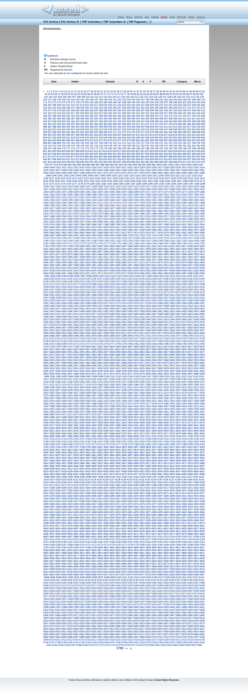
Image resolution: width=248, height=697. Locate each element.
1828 (88, 249)
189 (129, 102)
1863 (136, 251)
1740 (46, 240)
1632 (46, 230)
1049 (130, 170)
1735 (178, 238)
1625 (166, 227)
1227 (46, 189)
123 (146, 97)
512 (166, 126)
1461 (154, 211)
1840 (160, 249)
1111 (177, 175)
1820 (202, 246)
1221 (172, 186)
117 (119, 97)
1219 (160, 186)
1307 (202, 194)
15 (81, 91)
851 (115, 154)
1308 (46, 197)
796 (185, 148)
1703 (148, 235)
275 (203, 107)
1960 (70, 262)
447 (189, 121)
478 (171, 124)
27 (121, 91)
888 (124, 156)
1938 (100, 259)
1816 (178, 246)
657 (189, 137)
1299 (154, 194)
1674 (136, 232)
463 (101, 124)
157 (143, 99)
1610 (76, 227)
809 (82, 151)
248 (78, 107)
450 (203, 121)
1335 (46, 200)
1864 (142, 251)
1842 (172, 249)
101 (46, 97)
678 (124, 140)
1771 (70, 243)
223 (124, 105)
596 (68, 135)
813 (101, 151)
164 (175, 99)
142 (73, 99)
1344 (100, 200)
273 (194, 107)
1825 (70, 249)
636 (92, 137)
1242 (136, 189)
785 (133, 148)
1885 (106, 254)
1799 (76, 246)
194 (152, 102)
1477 (88, 213)
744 (105, 145)
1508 (112, 216)
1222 (178, 186)
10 (65, 91)
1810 (142, 246)
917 (96, 159)
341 (184, 113)
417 (50, 121)
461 (92, 124)
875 (64, 156)
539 (129, 129)
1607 (58, 227)
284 (82, 110)
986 (93, 164)
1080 (154, 173)
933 (170, 159)
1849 (52, 251)
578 (147, 132)
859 (152, 154)
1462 (160, 211)
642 (119, 137)
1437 (172, 208)
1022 (130, 167)
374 (175, 116)
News (129, 17)
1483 (124, 213)
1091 (60, 175)
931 (161, 159)
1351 (142, 200)
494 (82, 126)
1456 (124, 211)
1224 (190, 186)
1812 (154, 246)
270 (180, 107)
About (191, 17)
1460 (148, 211)
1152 (92, 181)
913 (77, 159)
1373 (112, 202)
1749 (100, 240)
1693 (88, 235)
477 (166, 124)
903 (194, 156)
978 (56, 164)
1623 (154, 227)
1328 (166, 197)
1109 (166, 175)
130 (179, 97)
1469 (202, 211)
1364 (58, 202)
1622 (148, 227)
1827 (82, 249)
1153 (98, 181)
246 (68, 107)
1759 (160, 240)
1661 (58, 232)
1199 (202, 183)
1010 (58, 167)
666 (68, 140)
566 (92, 132)
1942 (124, 259)
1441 (196, 208)
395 (110, 118)
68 (95, 94)
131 (183, 97)
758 (171, 145)
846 (92, 154)
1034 (202, 167)
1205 (76, 186)
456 (68, 124)
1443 (46, 211)
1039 (70, 170)
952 (96, 162)
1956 (46, 262)
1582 (70, 224)
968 (171, 162)
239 (198, 105)
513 (170, 126)
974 (198, 162)
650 (157, 137)
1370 (94, 202)
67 (92, 94)
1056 (172, 170)
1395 (82, 205)
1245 (154, 189)
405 (157, 118)
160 (157, 99)
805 (64, 151)
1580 (58, 224)
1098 (102, 175)
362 (119, 116)
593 (54, 135)
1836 (136, 249)
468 (124, 124)
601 (92, 135)
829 (175, 151)
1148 (68, 181)
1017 (100, 167)
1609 (70, 227)
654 (175, 137)
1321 (124, 197)
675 (110, 140)
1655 (184, 230)
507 (143, 126)
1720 (88, 238)
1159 (132, 181)
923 (124, 159)
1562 (112, 221)
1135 (155, 178)
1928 (202, 257)
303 (171, 110)
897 (166, 156)
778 (101, 148)
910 (64, 159)
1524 (46, 219)
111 (92, 97)
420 (64, 121)
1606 (52, 227)
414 (198, 118)
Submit (155, 17)
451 (45, 124)
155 (133, 99)
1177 (74, 183)
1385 (184, 202)
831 (184, 151)
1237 (106, 189)
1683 (190, 232)
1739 (202, 238)
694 (198, 140)
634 (82, 137)
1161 (144, 181)
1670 (112, 232)
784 (129, 148)
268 (171, 107)
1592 (130, 224)
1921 (160, 257)
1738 (196, 238)
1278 (190, 192)
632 (73, 137)
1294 (124, 194)
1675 (142, 232)
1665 (82, 232)
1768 (52, 243)
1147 (63, 181)
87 (158, 94)
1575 (190, 221)
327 (119, 113)
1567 (142, 221)
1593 (136, 224)
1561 (106, 221)
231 (161, 105)
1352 (148, 200)
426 (92, 121)
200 (180, 102)
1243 (142, 189)
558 (54, 132)
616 (161, 135)
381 (45, 118)
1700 (130, 235)
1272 (154, 192)
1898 (184, 254)
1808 (130, 246)
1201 (52, 186)
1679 (166, 232)
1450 (88, 211)
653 (171, 137)
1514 (148, 216)
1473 (64, 213)
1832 (112, 249)
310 (203, 110)
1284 (64, 194)
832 (189, 151)
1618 (124, 227)
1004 (183, 164)
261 (138, 107)
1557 (82, 221)
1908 (82, 257)
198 (171, 102)
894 (152, 156)
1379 (148, 202)
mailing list (77, 73)
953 (101, 162)
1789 (178, 243)
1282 (52, 194)
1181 (98, 183)
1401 (118, 205)
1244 (148, 189)
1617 (118, 227)
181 (92, 102)
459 (82, 124)
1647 (136, 230)
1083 (172, 173)
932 (166, 159)
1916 (130, 257)
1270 (142, 192)
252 (96, 107)
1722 (100, 238)
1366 (70, 202)
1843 (178, 249)
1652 (166, 230)
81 (138, 94)
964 (152, 162)
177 (73, 102)
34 (144, 91)
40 (164, 91)
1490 (166, 213)
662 (50, 140)
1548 (190, 219)
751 (138, 145)
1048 (124, 170)
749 (129, 145)
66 (88, 94)
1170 (196, 181)
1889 (130, 254)
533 (101, 129)
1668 (100, 232)
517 (189, 126)
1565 (130, 221)
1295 (130, 194)
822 (142, 151)
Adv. (147, 17)
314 (59, 113)
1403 (130, 205)
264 (152, 107)
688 (171, 140)
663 (54, 140)
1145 (51, 181)
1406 (148, 205)
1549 (196, 219)
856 (138, 154)
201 (185, 102)
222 (119, 105)
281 (68, 110)
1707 (172, 235)
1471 (52, 213)
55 (52, 94)
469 (129, 124)
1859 (112, 251)
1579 (52, 224)
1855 (88, 251)
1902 (46, 257)
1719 (82, 238)
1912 (106, 257)
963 (147, 162)
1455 (118, 211)
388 (78, 118)
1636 (70, 230)
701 (68, 143)
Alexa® (68, 69)
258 (124, 107)
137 (50, 99)
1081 (160, 173)
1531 (88, 219)
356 (92, 116)
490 (64, 126)
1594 (142, 224)
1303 (178, 194)
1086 (190, 173)
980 (65, 164)
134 (197, 97)
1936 (88, 259)
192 (143, 102)
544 (152, 129)
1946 (148, 259)
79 (131, 94)
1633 (52, 230)
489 (59, 126)
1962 (82, 262)
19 (95, 91)
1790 (184, 243)
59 (65, 94)
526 (68, 129)
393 (101, 118)
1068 (82, 173)
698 (54, 143)
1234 (88, 189)
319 (82, 113)
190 (133, 102)
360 (110, 116)
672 (96, 140)
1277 (184, 192)
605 (110, 135)
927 (142, 159)
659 (198, 137)
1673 (130, 232)
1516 (160, 216)
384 (59, 118)
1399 (106, 205)
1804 (106, 246)
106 (69, 97)
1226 (202, 186)
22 (104, 91)
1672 (124, 232)
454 (59, 124)
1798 (70, 246)
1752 (118, 240)
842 (73, 154)
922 (119, 159)
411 (184, 118)
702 (73, 143)
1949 (166, 259)
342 (189, 113)
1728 (136, 238)
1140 (184, 178)
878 (78, 156)
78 (128, 94)
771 (68, 148)
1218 (154, 186)
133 (193, 97)
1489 (160, 213)
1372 (106, 202)
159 (152, 99)
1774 (88, 243)
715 (133, 143)
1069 (88, 173)
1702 (142, 235)
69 (98, 94)
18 (91, 91)
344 (198, 113)
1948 (160, 259)
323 (101, 113)
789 (152, 148)
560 (64, 132)
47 (187, 91)
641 (115, 137)
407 (166, 118)
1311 (64, 197)
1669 (106, 232)
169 (198, 99)
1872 (190, 251)
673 (101, 140)
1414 (196, 205)
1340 (76, 200)
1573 (178, 221)
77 (125, 94)
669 (82, 140)
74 (115, 94)
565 (87, 132)
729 (198, 143)
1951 (178, 259)
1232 (76, 189)
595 (64, 135)
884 (105, 156)
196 (161, 102)
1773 (82, 243)
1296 (136, 194)
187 (119, 102)
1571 (166, 221)
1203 (64, 186)
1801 (88, 246)
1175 (63, 183)
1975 (160, 262)
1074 (118, 173)
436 (138, 121)
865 (180, 154)
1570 (160, 221)
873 (54, 156)
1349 (130, 200)
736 (68, 145)
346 (45, 116)
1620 (136, 227)
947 (73, 162)
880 (87, 156)
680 (133, 140)
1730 (148, 238)
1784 (148, 243)
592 (50, 135)
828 (170, 151)
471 (138, 124)
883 (101, 156)
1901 (202, 254)
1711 (196, 235)
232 (166, 105)
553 (194, 129)
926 (138, 159)
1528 (70, 219)
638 (101, 137)
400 (133, 118)
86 (154, 94)
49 (193, 91)
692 (189, 140)
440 (157, 121)
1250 (184, 189)
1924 (178, 257)
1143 (202, 178)
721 (161, 143)
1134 (149, 178)
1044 (100, 170)
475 (157, 124)
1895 (166, 254)
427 (96, 121)
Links (172, 17)
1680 (172, 232)
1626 (172, 227)
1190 (150, 183)
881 (92, 156)
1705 (160, 235)
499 (105, 126)
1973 (148, 262)
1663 (70, 232)
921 (115, 159)
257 (119, 107)
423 (78, 121)
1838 (148, 249)
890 (133, 156)
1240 (124, 189)
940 (203, 159)
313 (54, 113)
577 (143, 132)
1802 (94, 246)
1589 (112, 224)
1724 (112, 238)
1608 (64, 227)
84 (148, 94)
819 (129, 151)
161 (161, 99)
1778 (112, 243)
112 (96, 97)
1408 (160, 205)
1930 (52, 259)
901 (185, 156)
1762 (178, 240)
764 (198, 145)
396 (115, 118)
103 (55, 97)
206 (45, 105)
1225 (196, 186)
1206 (82, 186)
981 (70, 164)
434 (129, 121)
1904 (58, 257)
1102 (125, 175)
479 (175, 124)
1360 (196, 200)
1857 (100, 251)
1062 (46, 173)
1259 (76, 192)
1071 (100, 173)
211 (68, 105)
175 (64, 102)
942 (50, 162)
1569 (154, 221)
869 (198, 154)
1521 (190, 216)
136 (45, 99)
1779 (118, 243)
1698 (118, 235)
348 (54, 116)
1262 (94, 192)
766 (45, 148)
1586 (94, 224)
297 (143, 110)
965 (157, 162)
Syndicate (52, 55)
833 (194, 151)
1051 (142, 170)
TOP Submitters (91, 21)
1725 (118, 238)
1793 (202, 243)
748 (124, 145)
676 (115, 140)
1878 (64, 254)
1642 (106, 230)
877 (73, 156)
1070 (94, 173)
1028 (166, 167)
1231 (70, 189)
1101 (120, 175)
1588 (106, 224)
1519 (178, 216)
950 (87, 162)
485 (203, 124)
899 (175, 156)
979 (61, 164)
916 (91, 159)
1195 (179, 183)
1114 (194, 175)
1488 (154, 213)
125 (155, 97)
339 (175, 113)
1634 (58, 230)
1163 (156, 181)
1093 (72, 175)
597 (73, 135)
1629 (190, 227)
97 (190, 94)
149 (105, 99)
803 (54, 151)
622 (189, 135)
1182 (103, 183)
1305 (190, 194)
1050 (136, 170)
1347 (118, 200)
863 (171, 154)
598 (78, 135)
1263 (100, 192)
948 (78, 162)
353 (78, 116)
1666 (88, 232)
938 (194, 159)
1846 (196, 249)
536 (115, 129)
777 (96, 148)
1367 (76, 202)
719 (152, 143)
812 (96, 151)
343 (194, 113)
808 (78, 151)
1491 (172, 213)
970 (180, 162)
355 (87, 116)
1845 (190, 249)
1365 (64, 202)
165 (180, 99)
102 (51, 97)
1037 (58, 170)
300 (157, 110)
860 (157, 154)
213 (77, 105)
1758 (154, 240)
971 (185, 162)
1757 (148, 240)
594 (59, 135)
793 (171, 148)
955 (110, 162)
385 (64, 118)
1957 (52, 262)
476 (161, 124)
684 (152, 140)
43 (174, 91)
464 (105, 124)
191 (138, 102)
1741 (52, 240)
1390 (52, 205)
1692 (82, 235)
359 (105, 116)
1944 (136, 259)
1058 (184, 170)
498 (101, 126)
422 (73, 121)
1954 (196, 259)
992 (121, 164)
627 (50, 137)
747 (119, 145)
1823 (58, 249)
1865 (148, 251)
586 (185, 132)
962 (143, 162)
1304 (184, 194)
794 (175, 148)
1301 (166, 194)
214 (82, 105)
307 (189, 110)
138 (54, 99)
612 (142, 135)
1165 (167, 181)
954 (105, 162)
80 (134, 94)
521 (45, 129)
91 (171, 94)
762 (189, 145)
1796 (58, 246)
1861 (124, 251)
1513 (142, 216)
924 (129, 159)
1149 (74, 181)
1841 (166, 249)
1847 (202, 249)
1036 (52, 170)
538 (124, 129)
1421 (76, 208)
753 (147, 145)
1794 (46, 246)
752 (143, 145)
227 (142, 105)
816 (115, 151)
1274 (166, 192)
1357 (178, 200)
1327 (160, 197)
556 (45, 132)
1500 (64, 216)
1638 (82, 230)
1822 (52, 249)
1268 (130, 192)
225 (133, 105)
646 (138, 137)
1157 (121, 181)
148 (101, 99)
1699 (124, 235)
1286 (76, 194)
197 (166, 102)
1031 (184, 167)
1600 (178, 224)
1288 (88, 194)
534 (105, 129)
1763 (184, 240)
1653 (172, 230)
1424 (94, 208)
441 (161, 121)
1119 (62, 178)
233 (170, 105)
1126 (103, 178)
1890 (136, 254)
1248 (172, 189)
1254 (46, 192)
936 (184, 159)
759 (175, 145)
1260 (82, 192)
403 (147, 118)
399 (129, 118)
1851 (64, 251)
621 (184, 135)
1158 (127, 181)
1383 (172, 202)
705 (87, 143)
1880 (76, 254)
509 (152, 126)
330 (133, 113)
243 (54, 107)
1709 (184, 235)
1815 (172, 246)
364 (129, 116)
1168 (185, 181)
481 (185, 124)
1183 (109, 183)
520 (203, 126)
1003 (177, 164)
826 (161, 151)
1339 (70, 200)
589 (198, 132)
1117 (51, 178)
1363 (52, 202)
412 (189, 118)
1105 (143, 175)
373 (171, 116)
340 (180, 113)
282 (73, 110)
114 (105, 97)
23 (108, 91)
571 (115, 132)
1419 (64, 208)
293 (124, 110)
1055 (166, 170)
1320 (118, 197)
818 (124, 151)
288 (101, 110)
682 (143, 140)
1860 (118, 251)
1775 (94, 243)
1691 (76, 235)
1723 (106, 238)
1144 (45, 181)
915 (87, 159)
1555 (70, 221)
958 (124, 162)
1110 (172, 175)
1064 (58, 173)
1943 (130, 259)
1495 (196, 213)
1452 (100, 211)
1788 (172, 243)
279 (59, 110)
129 (174, 97)
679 (129, 140)
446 (185, 121)
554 (198, 129)
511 (161, 126)
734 (59, 145)
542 (143, 129)
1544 (166, 219)
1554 (64, 221)
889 (129, 156)
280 (64, 110)
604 (105, 135)
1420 (70, 208)
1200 (46, 186)
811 (91, 151)
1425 (100, 208)
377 (189, 116)
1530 (82, 219)
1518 (172, 216)
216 (91, 105)
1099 (108, 175)
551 (185, 129)
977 (51, 164)
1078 (142, 173)
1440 (190, 208)
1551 (46, 221)
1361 (202, 200)
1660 (52, 232)
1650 (154, 230)
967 (166, 162)
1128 (115, 178)
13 (75, 91)
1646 (130, 230)
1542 (154, 219)
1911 (100, 257)
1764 (190, 240)
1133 (144, 178)
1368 (82, 202)
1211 (112, 186)
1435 (160, 208)
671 (92, 140)
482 (189, 124)
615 (156, 135)
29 (128, 91)
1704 (154, 235)
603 (101, 135)
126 (160, 97)
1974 (154, 262)
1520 (184, 216)
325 (110, 113)
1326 (154, 197)
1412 (184, 205)
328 (124, 113)
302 (166, 110)
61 (72, 94)
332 (142, 113)
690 (180, 140)
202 (189, 102)
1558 (88, 221)
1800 (82, 246)
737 (73, 145)
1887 (118, 254)
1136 (161, 178)
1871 (184, 251)
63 (79, 94)
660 (203, 137)
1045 (106, 170)
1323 (136, 197)
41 (167, 91)
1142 (196, 178)
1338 (64, 200)
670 (87, 140)
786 (138, 148)
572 (119, 132)
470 (133, 124)
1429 (124, 208)
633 (78, 137)
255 (110, 107)
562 (73, 132)
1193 (167, 183)
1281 (46, 194)
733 (54, 145)
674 (105, 140)
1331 (184, 197)
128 (169, 97)
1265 (112, 192)
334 (152, 113)
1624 (160, 227)
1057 (178, 170)
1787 (166, 243)
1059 (190, 170)
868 (194, 154)
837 (50, 154)
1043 (94, 170)
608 (124, 135)
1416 (46, 208)
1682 (184, 232)
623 (194, 135)
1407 (154, 205)
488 (54, 126)
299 (152, 110)
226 (138, 105)
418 (54, 121)
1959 (64, 262)
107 (74, 97)
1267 (124, 192)
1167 (179, 181)
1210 (106, 186)
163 (171, 99)
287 (96, 110)
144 (82, 99)
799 (198, 148)
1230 (64, 189)
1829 (94, 249)
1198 (196, 183)
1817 (184, 246)
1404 (136, 205)
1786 (160, 243)
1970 (130, 262)
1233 (82, 189)
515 (180, 126)
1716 (64, 238)
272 (189, 107)
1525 (52, 219)
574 (129, 132)
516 (184, 126)
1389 (46, 205)
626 (45, 137)
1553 (58, 221)
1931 (58, 259)
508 (147, 126)
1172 (45, 183)
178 (78, 102)
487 (50, 126)
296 (138, 110)
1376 (130, 202)
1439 (184, 208)
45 (180, 91)
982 (74, 164)
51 (200, 91)
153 (124, 99)
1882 (88, 254)
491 (68, 126)
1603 (196, 224)
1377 (136, 202)
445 (180, 121)
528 (78, 129)
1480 (106, 213)
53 (46, 94)
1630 (196, 227)
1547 (184, 219)
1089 (48, 175)
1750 (106, 240)
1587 (100, 224)
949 (82, 162)
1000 (159, 164)
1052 (148, 170)
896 (161, 156)
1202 (58, 186)
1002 (171, 164)
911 (68, 159)
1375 (124, 202)
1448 (76, 211)
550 (180, 129)
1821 (46, 249)
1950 (172, 259)
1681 (178, 232)
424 (82, 121)
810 (87, 151)
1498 (52, 216)
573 (124, 132)
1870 (178, 251)
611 (138, 135)
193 (147, 102)
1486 (142, 213)
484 (198, 124)
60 (69, 94)
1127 (109, 178)
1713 (46, 238)
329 (129, 113)
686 (161, 140)
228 (147, 105)
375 (180, 116)
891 (138, 156)
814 (105, 151)
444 (175, 121)
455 (64, 124)
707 (96, 143)
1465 (178, 211)
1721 (94, 238)
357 (96, 116)
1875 (46, 254)
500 (110, 126)
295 (133, 110)
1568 (148, 221)
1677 (154, 232)
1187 (132, 183)
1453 (106, 211)
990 (112, 164)
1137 (167, 178)
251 (92, 107)
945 (64, 162)
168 (194, 99)
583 (171, 132)
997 (144, 164)
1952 (184, 259)
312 (49, 113)
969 (175, 162)
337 (166, 113)
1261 (88, 192)
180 (87, 102)
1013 (76, 167)
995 (135, 164)
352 (73, 116)
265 (157, 107)
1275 (172, 192)
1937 (94, 259)
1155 (109, 181)
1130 (126, 178)
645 (133, 137)
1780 (124, 243)
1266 (118, 192)
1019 (112, 167)
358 (101, 116)
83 (144, 94)
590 (203, 132)
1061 (202, 170)
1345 (106, 200)
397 (119, 118)
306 (185, 110)
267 (166, 107)
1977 (172, 262)
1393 (70, 205)
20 (98, 91)
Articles (138, 17)
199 (175, 102)
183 (101, 102)
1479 (100, 213)
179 (82, 102)
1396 (88, 205)
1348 (124, 200)
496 (92, 126)
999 (154, 164)
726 (184, 143)
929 (152, 159)
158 (147, 99)
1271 (148, 192)
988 (102, 164)
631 (68, 137)
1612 (88, 227)
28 (124, 91)
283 (78, 110)
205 (203, 102)
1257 (64, 192)
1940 (112, 259)
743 (101, 145)
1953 (190, 259)
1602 (190, 224)
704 (82, 143)
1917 (136, 257)
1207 (88, 186)
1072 (106, 173)
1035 (46, 170)
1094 (78, 175)
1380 (154, 202)
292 (119, 110)
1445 (58, 211)
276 (45, 110)
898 (171, 156)
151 (115, 99)
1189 (144, 183)
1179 (86, 183)
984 (84, 164)
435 (133, 121)
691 (185, 140)
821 (138, 151)
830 (180, 151)
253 (101, 107)
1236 (100, 189)
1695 (100, 235)
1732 (160, 238)
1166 (173, 181)
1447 (70, 211)
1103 (131, 175)
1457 (130, 211)
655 (180, 137)
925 (133, 159)
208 (54, 105)
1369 (88, 202)
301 (161, 110)
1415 (202, 205)
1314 (82, 197)
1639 (88, 230)
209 (59, 105)
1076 (130, 173)
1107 (155, 175)
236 (184, 105)
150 (110, 99)
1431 (136, 208)
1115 (200, 175)
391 (92, 118)
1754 (130, 240)
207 (50, 105)
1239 (118, 189)
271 (185, 107)
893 (147, 156)
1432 (142, 208)
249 (82, 107)
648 (147, 137)
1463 (166, 211)
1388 (202, 202)
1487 (148, 213)
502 (119, 126)
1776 (100, 243)
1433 (148, 208)
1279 (196, 192)
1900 (196, 254)
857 (143, 154)
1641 (100, 230)
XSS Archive (50, 21)
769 (59, 148)
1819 (196, 246)
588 (194, 132)
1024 (142, 167)
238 (194, 105)
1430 (130, 208)
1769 (58, 243)
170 (203, 99)
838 (54, 154)
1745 (76, 240)
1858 (106, 251)
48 (190, 91)
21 (101, 91)
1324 (142, 197)
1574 (184, 221)
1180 (92, 183)
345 (203, 113)
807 (73, 151)
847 (96, 154)
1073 (112, 173)
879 (82, 156)
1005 (189, 164)
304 (175, 110)
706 (92, 143)
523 (54, 129)
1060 (196, 170)
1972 (142, 262)
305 (180, 110)
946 (68, 162)
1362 (46, 202)
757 (166, 145)
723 (170, 143)
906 (45, 159)
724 (175, 143)
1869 (172, 251)
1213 (124, 186)
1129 (120, 178)
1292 (112, 194)
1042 (88, 170)
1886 (112, 254)
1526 (58, 219)
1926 (190, 257)
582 (166, 132)
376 (185, 116)
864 (175, 154)
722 (166, 143)
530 (87, 129)
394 (105, 118)
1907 (76, 257)
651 (161, 137)
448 (194, 121)
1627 (178, 227)
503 (124, 126)
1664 (76, 232)
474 (152, 124)
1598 (166, 224)
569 (105, 132)
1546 (178, 219)
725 (180, 143)
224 (129, 105)
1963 (88, 262)
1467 (190, 211)
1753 (124, 240)
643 (124, 137)
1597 (160, 224)
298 (147, 110)
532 (96, 129)
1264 (106, 192)
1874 (202, 251)
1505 (94, 216)
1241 (130, 189)
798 (194, 148)
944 (59, 162)
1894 (160, 254)
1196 (185, 183)
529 (82, 129)
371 (161, 116)
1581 (64, 224)
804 (59, 151)
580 (157, 132)
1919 (148, 257)
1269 (136, 192)
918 (101, 159)
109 (83, 97)
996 (140, 164)
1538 (130, 219)
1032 (190, 167)
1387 (196, 202)
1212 (118, 186)
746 (115, 145)
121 (137, 97)
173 (54, 102)
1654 (178, 230)
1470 (46, 213)
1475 (76, 213)
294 (129, 110)
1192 (161, 183)
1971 (136, 262)
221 (115, 105)
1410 (172, 205)
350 (64, 116)
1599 (172, 224)
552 (189, 129)
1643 (112, 230)
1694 (94, 235)
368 (147, 116)
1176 (68, 183)
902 (189, 156)
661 (45, 140)
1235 (94, 189)
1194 (173, 183)
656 (185, 137)
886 (115, 156)
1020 (118, 167)
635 (87, 137)
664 (59, 140)
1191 (156, 183)
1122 (80, 178)
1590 (118, 224)
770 (64, 148)
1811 (148, 246)
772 (73, 148)
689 (175, 140)
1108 (160, 175)
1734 (172, 238)
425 (87, 121)
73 (111, 94)
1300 (160, 194)
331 (138, 113)
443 (171, 121)
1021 (124, 167)
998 (149, 164)
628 (54, 137)
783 (124, 148)
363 (124, 116)
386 (68, 118)
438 (147, 121)
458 (78, 124)
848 (101, 154)
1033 (196, 167)
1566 (136, 221)
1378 (142, 202)
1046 (112, 170)
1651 (160, 230)
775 (87, 148)
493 (78, 126)
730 (203, 143)
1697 (112, 235)
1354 (160, 200)
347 (50, 116)
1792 (196, 243)
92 (174, 94)
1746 (82, 240)
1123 (86, 178)
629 (59, 137)
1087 (196, 173)
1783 (142, 243)
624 (198, 135)
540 (133, 129)
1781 (130, 243)
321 (91, 113)
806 (68, 151)
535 (110, 129)
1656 (190, 230)
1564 (124, 221)
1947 (154, 259)
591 (45, 135)
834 (198, 151)
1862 (130, 251)
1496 (202, 213)
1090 (54, 175)
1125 (97, 178)
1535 (112, 219)
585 (180, 132)
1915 (124, 257)
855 (133, 154)
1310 (58, 197)
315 (63, 113)
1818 (190, 246)
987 (98, 164)
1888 (124, 254)
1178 (80, 183)
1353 (154, 200)
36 (151, 91)
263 (147, 107)
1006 (195, 164)
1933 (70, 259)
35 (147, 91)
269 (175, 107)
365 (133, 116)
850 (110, 154)
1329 (172, 197)
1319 (112, 197)
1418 (58, 208)
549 (175, 129)
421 (68, 121)
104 (60, 97)
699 (59, 143)
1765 (196, 240)
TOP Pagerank (137, 21)
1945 (142, 259)
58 (62, 94)
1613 (94, 227)
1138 (173, 178)
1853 (76, 251)
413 (194, 118)
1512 (136, 216)
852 (119, 154)
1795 (52, 246)
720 (156, 143)
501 (115, 126)
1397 (94, 205)
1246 (160, 189)
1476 (82, 213)
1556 (76, 221)
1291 (106, 194)
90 (167, 94)
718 (147, 143)
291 (115, 110)
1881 (82, 254)
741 (92, 145)
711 (115, 143)
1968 (118, 262)
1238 (112, 189)
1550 (202, 219)
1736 (184, 238)
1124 (91, 178)
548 (171, 129)
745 (110, 145)
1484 (130, 213)
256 (115, 107)
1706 (166, 235)
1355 (166, 200)
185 (110, 102)
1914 (118, 257)
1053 (154, 170)
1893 (154, 254)
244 (59, 107)
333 (147, 113)
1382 (166, 202)
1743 (64, 240)
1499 (58, 216)
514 (175, 126)
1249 (178, 189)
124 (151, 97)
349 (59, 116)
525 (64, 129)
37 (154, 91)
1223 (184, 186)
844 (82, 154)
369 (152, 116)
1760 (166, 240)
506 (138, 126)
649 (152, 137)
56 (55, 94)
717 (142, 143)
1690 (70, 235)
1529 (76, 219)
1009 (52, 167)
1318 (106, 197)
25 (114, 91)
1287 (82, 194)
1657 (196, 230)
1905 (64, 257)
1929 (46, 259)
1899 (190, 254)
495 (87, 126)
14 (78, 91)
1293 (118, 194)
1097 (96, 175)
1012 (70, 167)
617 (166, 135)
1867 (160, 251)
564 (82, 132)
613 (147, 135)
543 (147, 129)
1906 (70, 257)
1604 (202, 224)
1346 (112, 200)
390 (87, 118)
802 (50, 151)
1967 (112, 262)
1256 (58, 192)
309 (198, 110)
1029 (172, 167)
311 (45, 113)
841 (68, 154)
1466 (184, 211)
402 (143, 118)
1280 (202, 192)
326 (115, 113)
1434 (154, 208)
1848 (46, 251)
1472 (58, 213)
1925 (184, 257)
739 (82, 145)
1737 (190, 238)
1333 (196, 197)
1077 (136, 173)
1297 (142, 194)
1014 (82, 167)
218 (101, 105)
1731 (154, 238)
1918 (142, 257)
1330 (178, 197)
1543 (160, 219)
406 (161, 118)
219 (105, 105)
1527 (64, 219)
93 (177, 94)
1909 (88, 257)
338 (170, 113)
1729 (142, 238)
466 (115, 124)
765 (203, 145)
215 (87, 105)
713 (124, 143)
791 (161, 148)
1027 (160, 167)
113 (101, 97)
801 (45, 151)
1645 (124, 230)
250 (87, 107)
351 (68, 116)
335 (156, 113)
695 (203, 140)
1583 (76, 224)
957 (119, 162)
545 (157, 129)
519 (198, 126)
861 (161, 154)
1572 (172, 221)
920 (110, 159)
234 (175, 105)
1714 (52, 238)
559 (59, 132)
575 (133, 132)
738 (78, 145)
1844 (184, 249)
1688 (58, 235)
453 (54, 124)
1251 (190, 189)
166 (185, 99)
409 (175, 118)
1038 (64, 170)
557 (50, 132)
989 (107, 164)
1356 (172, 200)
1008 (46, 167)
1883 (94, 254)
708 (101, 143)
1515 (154, 216)
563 (78, 132)
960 (133, 162)
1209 (100, 186)
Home (121, 17)
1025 (148, 167)
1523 (202, 216)
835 (203, 151)
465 (110, 124)
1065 (64, 173)
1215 (136, 186)
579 (152, 132)
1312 (70, 197)
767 (50, 148)
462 (96, 124)
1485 (136, 213)
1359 (190, 200)
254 (105, 107)
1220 (166, 186)
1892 (148, 254)
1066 (70, 173)
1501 (70, 216)
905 (203, 156)
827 (166, 151)
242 (50, 107)
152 (119, 99)
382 (50, 118)
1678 (160, 232)
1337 (58, 200)
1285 (70, 194)
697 (50, 143)
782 (119, 148)
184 (105, 102)
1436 (166, 208)
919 (105, 159)
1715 (58, 238)
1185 (121, 183)
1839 (154, 249)
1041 (82, 170)
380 (203, 116)
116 (114, 97)
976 (47, 164)
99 (197, 94)
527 (73, 129)
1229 (58, 189)
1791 (190, 243)
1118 (57, 178)
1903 (52, 257)
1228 (52, 189)
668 (78, 140)
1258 (70, 192)
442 (166, 121)
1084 (178, 173)
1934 (76, 259)
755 (157, 145)
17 (88, 91)
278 (54, 110)
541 (138, 129)
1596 (154, 224)
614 (152, 135)
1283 (58, 194)
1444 (52, 211)
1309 (52, 197)
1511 (130, 216)
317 (73, 113)
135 (202, 97)
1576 (196, 221)
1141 (190, 178)
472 (143, 124)
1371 (100, 202)
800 (203, 148)
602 (96, 135)
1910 (94, 257)
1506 (100, 216)
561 (68, 132)
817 (119, 151)
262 (143, 107)
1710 (190, 235)
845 (87, 154)
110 (88, 97)
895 (157, 156)
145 (87, 99)
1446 (64, 211)
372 (166, 116)
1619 (130, 227)
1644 (118, 230)
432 (119, 121)
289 (105, 110)
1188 (138, 183)
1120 (68, 178)
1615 (106, 227)
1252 (196, 189)
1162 (150, 181)
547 (166, 129)
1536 (118, 219)
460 (87, 124)
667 (73, 140)
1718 (76, 238)
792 (166, 148)
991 (116, 164)
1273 (160, 192)
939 (198, 159)
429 (105, 121)
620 (180, 135)
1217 (148, 186)
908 (54, 159)
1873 (196, 251)
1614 (100, 227)
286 (92, 110)
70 (102, 94)
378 (194, 116)
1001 (165, 164)
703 (78, 143)
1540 (142, 219)
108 (79, 97)
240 (203, 105)
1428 (118, 208)
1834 (124, 249)
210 (64, 105)
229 (152, 105)
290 (110, 110)
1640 (94, 230)
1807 (124, 246)
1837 (142, 249)
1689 (64, 235)
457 (73, 124)
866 (185, 154)
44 (177, 91)
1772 (76, 243)
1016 (94, 167)
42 (170, 91)
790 (157, 148)
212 (73, 105)
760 (180, 145)
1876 (52, 254)
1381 (160, 202)
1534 (106, 219)
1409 (166, 205)
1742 (58, 240)
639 (105, 137)
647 (143, 137)
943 (54, 162)
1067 (76, 173)
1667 (94, 232)
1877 (58, 254)
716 (138, 143)
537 (119, 129)
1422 (82, 208)
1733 (166, 238)
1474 (70, 213)
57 (59, 94)
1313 (76, 197)
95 (184, 94)
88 (161, 94)
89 (164, 94)
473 (147, 124)
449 (198, 121)
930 (156, 159)
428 (101, 121)
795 (180, 148)
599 (82, 135)
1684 (196, 232)
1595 (148, 224)
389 (82, 118)
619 (175, 135)
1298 (148, 194)
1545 (172, 219)
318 (77, 113)
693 (194, 140)
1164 (161, 181)
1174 (57, 183)
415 (203, 118)
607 (119, 135)
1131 (132, 178)
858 (147, 154)
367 (143, 116)
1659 (46, 232)
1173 (51, 183)
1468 (196, 211)
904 (198, 156)
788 (147, 148)
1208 (94, 186)
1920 (154, 257)
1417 (52, 208)
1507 (106, 216)
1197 (191, 183)
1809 (136, 246)
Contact (200, 17)
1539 (136, 219)
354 (82, 116)
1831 (106, 249)
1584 (82, 224)
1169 (191, 181)
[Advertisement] (124, 40)
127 (165, 97)
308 (194, 110)
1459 (142, 211)
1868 (166, 251)
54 (49, 94)
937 (189, 159)
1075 (124, 173)
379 (198, 116)
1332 (190, 197)
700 (64, 143)
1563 (118, 221)
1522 (196, 216)
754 (152, 145)
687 (166, 140)
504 (129, 126)
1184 (115, 183)
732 (50, 145)
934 (175, 159)
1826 (76, 249)
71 (105, 94)
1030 (178, 167)
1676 (148, 232)
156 (138, 99)
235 (180, 105)
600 (87, 135)
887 (119, 156)
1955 (202, 259)
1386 (190, 202)
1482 (118, 213)
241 (45, 107)
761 (185, 145)
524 (59, 129)
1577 (202, 221)
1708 (178, 235)
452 (50, 124)
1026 (154, 167)
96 (187, 94)
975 (203, 162)
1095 (84, 175)
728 (194, 143)
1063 (52, 173)
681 (138, 140)
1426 (106, 208)
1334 (202, 197)
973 (194, 162)
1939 (106, 259)
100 (201, 94)
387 (73, 118)
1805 (112, 246)
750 (133, 145)
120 (132, 97)
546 (161, 129)
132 (188, 97)
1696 (106, 235)
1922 (166, 257)
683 (147, 140)
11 (68, 91)
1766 (202, 240)
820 (133, 151)
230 (156, 105)
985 (88, 164)
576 (138, 132)
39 (160, 91)
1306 (196, 194)
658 (194, 137)
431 (115, 121)
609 (129, 135)
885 (110, 156)
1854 (82, 251)
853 (124, 154)
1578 (46, 224)
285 (87, 110)
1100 (114, 175)
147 (96, 99)
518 (194, 126)
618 (170, 135)
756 (161, 145)
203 (194, 102)
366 (138, 116)
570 (110, 132)
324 (105, 113)
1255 (52, 192)
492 (73, 126)
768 (54, 148)
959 (129, 162)
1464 (172, 211)
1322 (130, 197)
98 (194, 94)
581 (161, 132)
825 (156, 151)
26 (118, 91)
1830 (100, 249)
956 (115, 162)
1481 (112, 213)
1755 (136, 240)
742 (96, 145)
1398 (100, 205)
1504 (88, 216)
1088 (202, 173)
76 (121, 94)
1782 (136, 243)
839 (59, 154)
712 (119, 143)
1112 (183, 175)
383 (54, 118)
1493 (184, 213)
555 (203, 129)
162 (166, 99)
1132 (138, 178)
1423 (88, 208)
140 (64, 99)
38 (157, 91)
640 (110, 137)
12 (72, 91)
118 (123, 97)
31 (134, 91)
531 (92, 129)
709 (105, 143)
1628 (184, 227)
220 (110, 105)
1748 (94, 240)
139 (59, 99)
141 (68, 99)
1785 (154, 243)
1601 (184, 224)
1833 (118, 249)
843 (78, 154)
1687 (52, 235)
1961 (76, 262)
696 (45, 143)
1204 (70, 186)
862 (166, 154)
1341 (82, 200)
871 (45, 156)
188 (124, 102)
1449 (82, 211)
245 (64, 107)
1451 (94, 211)
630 (64, 137)
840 (64, 154)
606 (115, 135)
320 (87, 113)
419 (59, 121)
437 (143, 121)
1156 (115, 181)
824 (152, 151)
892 (143, 156)
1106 (149, 175)
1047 (118, 170)
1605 (46, 227)
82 (141, 94)
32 (137, 91)
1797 (64, 246)
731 (45, 145)
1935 (82, 259)
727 (189, 143)
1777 (106, 243)
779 (105, 148)
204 (198, 102)
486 (45, 126)
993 (126, 164)
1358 (184, 200)
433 (124, 121)
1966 (106, 262)
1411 (178, 205)
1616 (112, 227)
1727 (130, 238)
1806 (118, 246)
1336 (52, 200)
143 (78, 99)
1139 (179, 178)
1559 (94, 221)
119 (128, 97)
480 (180, 124)
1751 (112, 240)
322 (96, 113)
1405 (142, 205)
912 (73, 159)
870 (203, 154)
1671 (118, 232)
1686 (46, 235)
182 (96, 102)
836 (45, 154)
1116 (45, 178)
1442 (202, 208)
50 (197, 91)
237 (189, 105)
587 (189, 132)
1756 (142, 240)
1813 (160, 246)
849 (105, 154)
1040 (76, 170)
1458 (136, 211)
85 (151, 94)
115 (110, 97)
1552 (52, 221)
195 (157, 102)
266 (161, 107)
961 (138, 162)
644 (129, 137)
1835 (130, 249)
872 (50, 156)
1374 (118, 202)
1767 (46, 243)
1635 (64, 230)
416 (45, 121)
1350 (136, 200)
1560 (100, 221)
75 (118, 94)
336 (161, 113)
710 (110, 143)
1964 (94, 262)
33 (141, 91)
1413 (190, 205)
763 (194, 145)
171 (45, 102)
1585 (88, 224)
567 (96, 132)
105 (65, 97)
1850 (58, 251)
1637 (76, 230)
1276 (178, 192)
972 (189, 162)
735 (64, 145)
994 (130, 164)
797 (189, 148)
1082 (166, 173)
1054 (160, 170)
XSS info (181, 17)
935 (180, 159)
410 (180, 118)
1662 (64, 232)
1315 (88, 197)
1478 (94, 213)
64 (82, 94)
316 (68, 113)
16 (85, 91)
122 (142, 97)
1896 (172, 254)
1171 (202, 181)
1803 (100, 246)
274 (198, 107)
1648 (142, 230)
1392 (64, 205)
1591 (124, 224)
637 (96, 137)
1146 (57, 181)
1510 (124, 216)
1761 (172, 240)
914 (82, 159)
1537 (124, 219)
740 (87, 145)
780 (110, 148)
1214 (130, 186)
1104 (137, 175)
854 (129, 154)
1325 (148, 197)
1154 (103, 181)
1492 (178, 213)
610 (133, 135)
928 (147, 159)
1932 (64, 259)
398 (124, 118)
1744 (70, 240)
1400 (112, 205)
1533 (100, 219)
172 (50, 102)
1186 (127, 183)
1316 (94, 197)
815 (110, 151)
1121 (74, 178)
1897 (178, 254)
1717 (70, 238)
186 (115, 102)
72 (108, 94)
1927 (196, 257)
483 (194, 124)
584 (175, 132)
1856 (94, 251)
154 (129, 99)
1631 (202, 227)
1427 (112, 208)
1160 (138, 181)
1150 (80, 181)
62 (75, 94)
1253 (202, 189)
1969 (124, 262)
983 (79, 164)
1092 (66, 175)
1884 (100, 254)
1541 (148, 219)
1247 (166, 189)
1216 (142, 186)
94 (181, 94)
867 (189, 154)
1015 (88, 167)
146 (92, 99)
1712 (202, 235)
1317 (100, 197)
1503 (82, 216)
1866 (154, 251)
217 (96, 105)
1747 (88, 240)
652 (166, 137)
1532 (94, 219)
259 (129, 107)
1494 (190, 213)
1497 (46, 216)
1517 (166, 216)
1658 (202, 230)
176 (68, 102)
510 (157, 126)
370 (157, 116)
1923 (172, 257)
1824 (64, 249)
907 (50, 159)
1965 (100, 262)
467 (119, 124)
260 (133, 107)
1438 (178, 208)
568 (101, 132)
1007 (201, 164)
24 (111, 91)
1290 (100, 194)
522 (50, 129)
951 (92, 162)
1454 (112, 211)
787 (143, 148)
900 (180, 156)
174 (59, 102)
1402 (124, 205)
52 (203, 91)
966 (161, 162)
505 (133, 126)
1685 (202, 232)
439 (152, 121)
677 (119, 140)
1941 (118, 259)
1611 (82, 227)
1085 (184, 173)
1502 (76, 216)
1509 (118, 216)
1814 (166, 246)
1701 (136, 235)
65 (85, 94)
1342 (88, 200)
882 (96, 156)
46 (184, 91)
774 (82, 148)
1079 (148, 173)
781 (115, 148)
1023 (136, 167)
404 (152, 118)
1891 (142, 254)
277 (50, 110)
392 (96, 118)
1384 (178, 202)
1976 (166, 262)
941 (45, 162)
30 (131, 91)
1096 (90, 175)
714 (129, 143)
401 (138, 118)
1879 (70, 254)
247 (73, 107)
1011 (64, 167)
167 (189, 99)
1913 (112, 257)
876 (68, 156)
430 (110, 121)
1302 (172, 194)
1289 (94, 194)
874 (59, 156)
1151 (86, 181)
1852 (70, 251)
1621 (142, 227)
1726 (124, 238)
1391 (58, 205)
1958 (58, 262)
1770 (64, 243)
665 (64, 140)
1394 (76, 205)
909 (59, 159)
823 (147, 151)
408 (171, 118)
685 (157, 140)
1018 (106, 167)
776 (92, 148)
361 (115, 116)
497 (96, 126)
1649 (148, 230)
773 (78, 148)
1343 (94, 200)
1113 (188, 175)
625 (203, 135)
